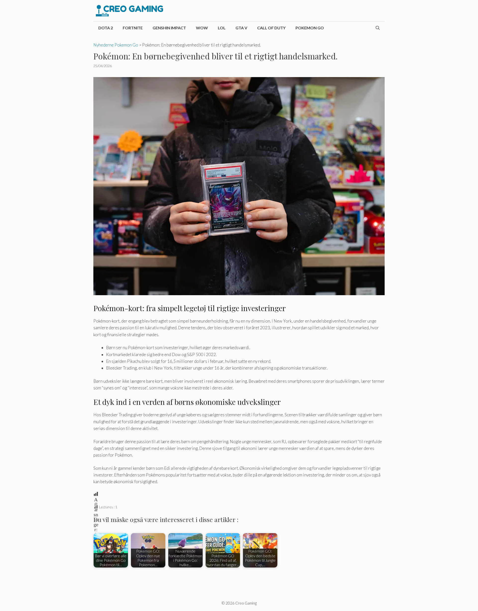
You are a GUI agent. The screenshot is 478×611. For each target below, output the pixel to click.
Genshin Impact (169, 27)
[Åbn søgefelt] (378, 28)
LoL (222, 27)
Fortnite (133, 27)
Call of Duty (271, 27)
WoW (202, 27)
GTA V (241, 27)
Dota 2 (105, 27)
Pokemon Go (310, 27)
